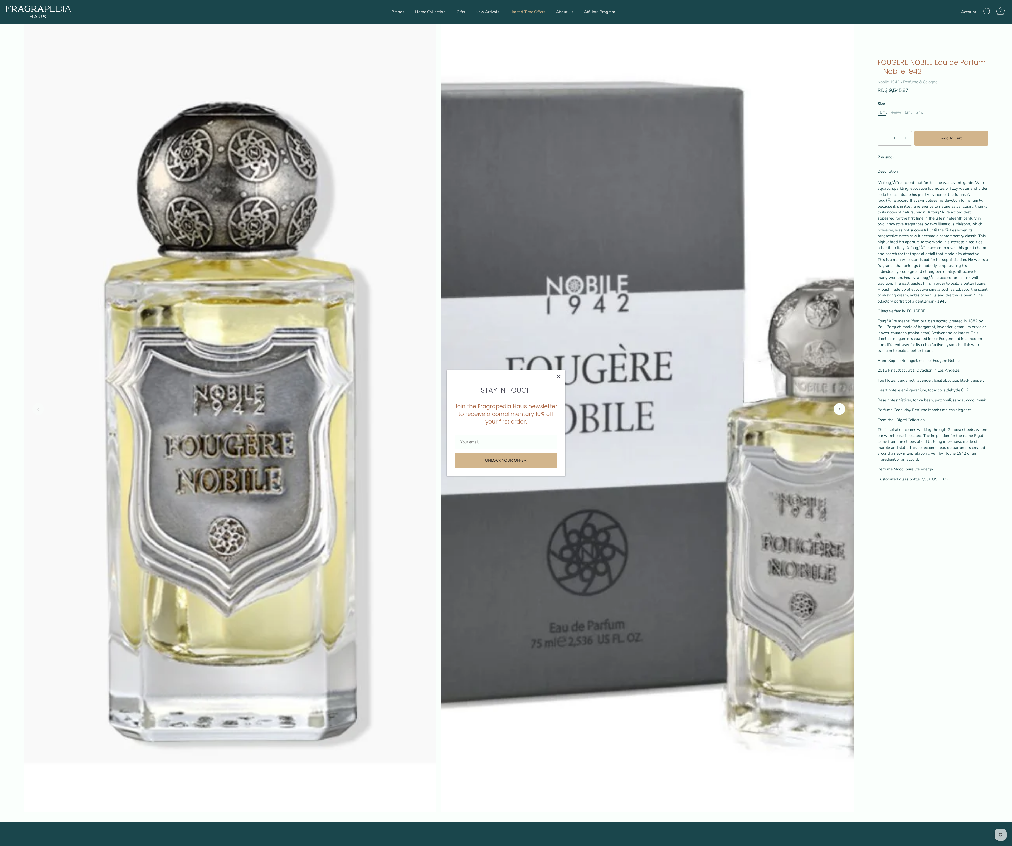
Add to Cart (951, 138)
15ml (896, 112)
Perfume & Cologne (920, 82)
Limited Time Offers (527, 11)
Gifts (460, 11)
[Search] (987, 12)
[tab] (890, 171)
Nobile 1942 (888, 82)
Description (888, 171)
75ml (882, 112)
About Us (564, 11)
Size (881, 103)
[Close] (559, 376)
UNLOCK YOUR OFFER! (506, 460)
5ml (908, 112)
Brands (398, 11)
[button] (38, 409)
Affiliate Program (599, 11)
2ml (919, 112)
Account (968, 11)
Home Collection (430, 11)
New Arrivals (487, 11)
